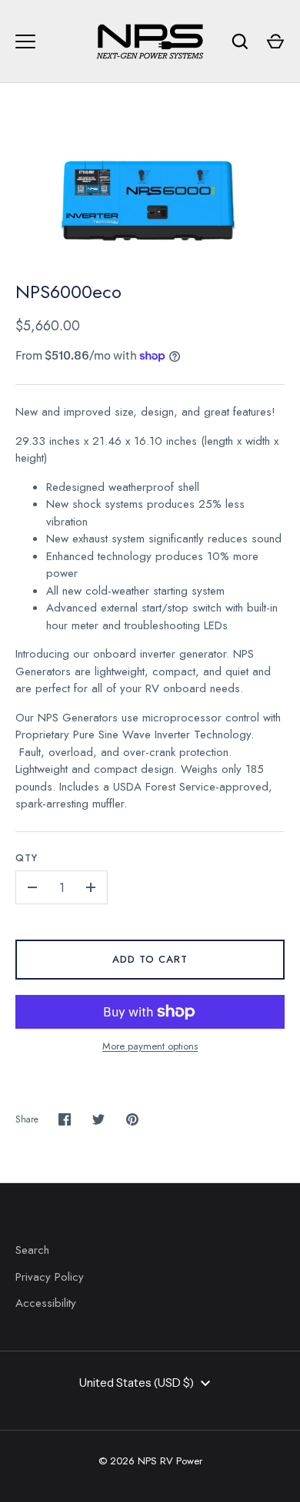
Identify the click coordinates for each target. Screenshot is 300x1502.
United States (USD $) (136, 1382)
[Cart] (275, 41)
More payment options (150, 1046)
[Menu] (25, 41)
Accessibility (45, 1303)
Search (32, 1250)
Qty (26, 857)
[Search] (240, 41)
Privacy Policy (49, 1276)
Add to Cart (150, 959)
